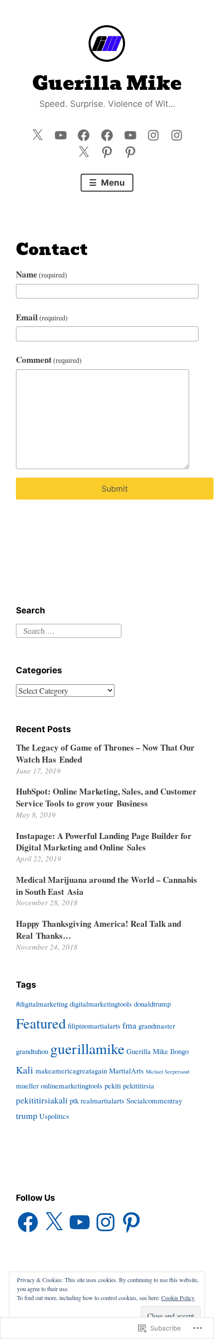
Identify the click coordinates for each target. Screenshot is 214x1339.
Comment (49, 359)
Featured (41, 1023)
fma (129, 1025)
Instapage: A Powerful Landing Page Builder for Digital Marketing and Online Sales (104, 841)
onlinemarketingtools (72, 1085)
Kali (24, 1069)
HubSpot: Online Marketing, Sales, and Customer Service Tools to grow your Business (106, 797)
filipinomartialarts (94, 1026)
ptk (74, 1100)
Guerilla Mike (107, 83)
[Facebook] (83, 133)
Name (42, 274)
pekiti (113, 1085)
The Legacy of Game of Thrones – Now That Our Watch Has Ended (105, 753)
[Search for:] (68, 629)
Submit (115, 489)
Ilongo (179, 1051)
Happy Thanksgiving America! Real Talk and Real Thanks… (98, 929)
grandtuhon (32, 1051)
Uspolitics (54, 1116)
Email (42, 317)
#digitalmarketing (42, 1004)
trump (26, 1115)
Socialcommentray (154, 1100)
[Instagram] (153, 133)
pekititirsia (138, 1085)
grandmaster (156, 1026)
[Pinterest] (107, 150)
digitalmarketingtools (101, 1004)
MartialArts (126, 1070)
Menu (112, 183)
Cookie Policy (178, 1298)
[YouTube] (60, 133)
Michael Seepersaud (167, 1071)
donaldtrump (152, 1004)
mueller (27, 1085)
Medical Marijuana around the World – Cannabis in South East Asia (106, 885)
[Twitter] (37, 133)
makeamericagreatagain (71, 1070)
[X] (54, 1222)
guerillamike (87, 1048)
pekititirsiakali (42, 1100)
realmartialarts (102, 1100)
